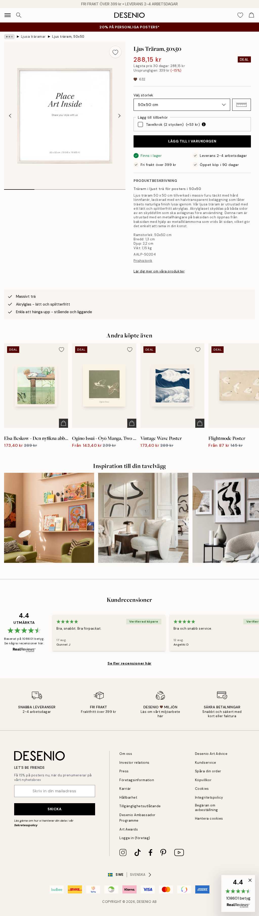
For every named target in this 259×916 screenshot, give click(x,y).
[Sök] (18, 15)
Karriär (125, 788)
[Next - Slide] (119, 116)
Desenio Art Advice (211, 754)
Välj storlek (143, 95)
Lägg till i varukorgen (192, 141)
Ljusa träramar (33, 36)
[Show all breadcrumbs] (9, 36)
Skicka (54, 809)
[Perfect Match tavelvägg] (143, 518)
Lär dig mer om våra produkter (159, 271)
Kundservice (205, 762)
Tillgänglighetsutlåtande (140, 806)
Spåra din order (208, 771)
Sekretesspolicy (25, 825)
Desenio (144, 902)
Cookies (202, 788)
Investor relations (134, 762)
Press (124, 771)
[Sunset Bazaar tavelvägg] (49, 518)
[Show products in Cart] (251, 15)
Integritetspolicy (209, 797)
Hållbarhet (128, 797)
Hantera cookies (209, 818)
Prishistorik (143, 261)
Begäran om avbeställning (206, 807)
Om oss (125, 754)
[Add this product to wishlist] (115, 52)
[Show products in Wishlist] (240, 15)
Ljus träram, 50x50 (68, 36)
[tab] (19, 188)
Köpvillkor (203, 780)
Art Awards (128, 829)
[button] (241, 105)
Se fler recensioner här (129, 663)
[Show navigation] (7, 15)
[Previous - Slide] (10, 116)
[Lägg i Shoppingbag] (63, 423)
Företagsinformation (136, 780)
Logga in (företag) (134, 838)
